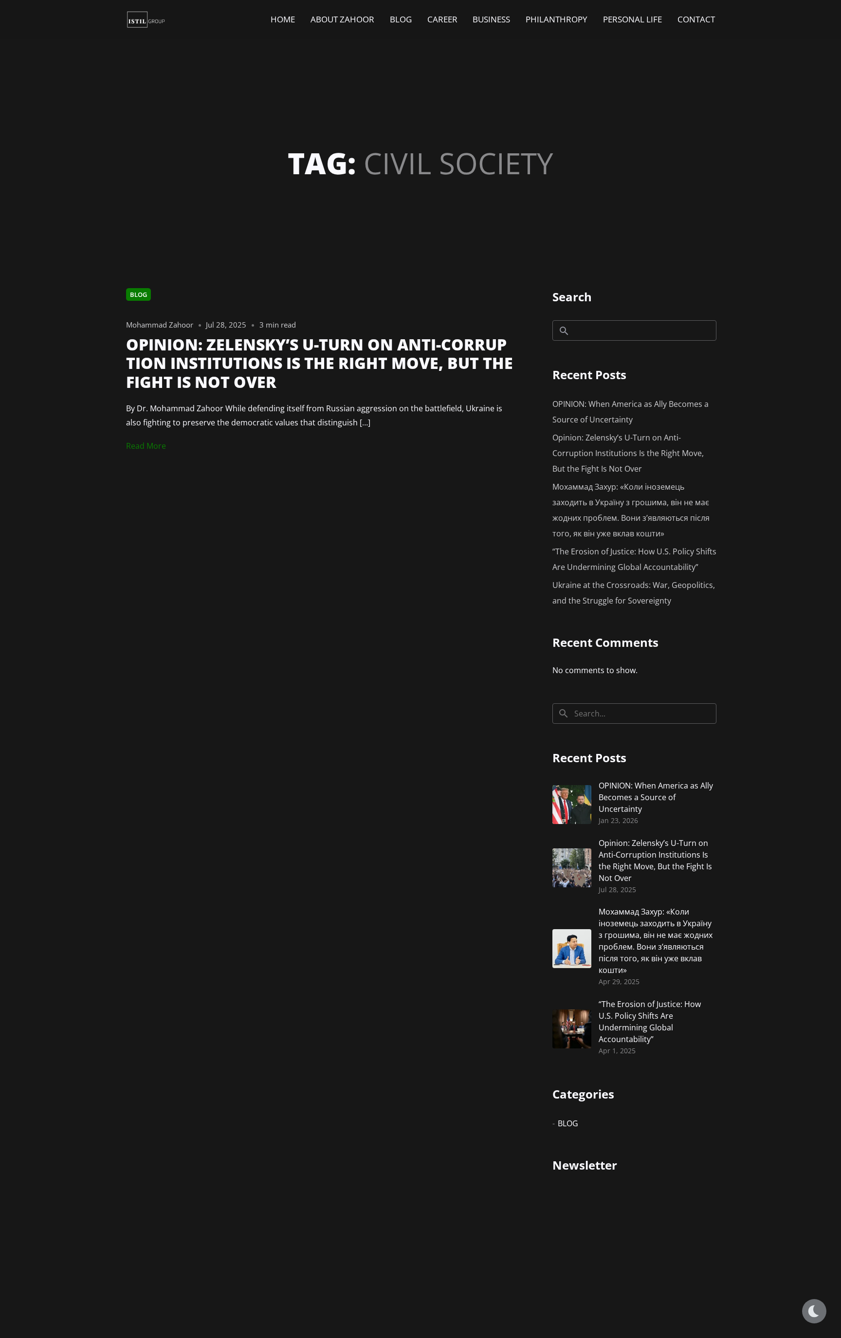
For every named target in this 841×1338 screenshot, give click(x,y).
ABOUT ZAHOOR (342, 19)
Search (572, 297)
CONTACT (696, 19)
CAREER (442, 19)
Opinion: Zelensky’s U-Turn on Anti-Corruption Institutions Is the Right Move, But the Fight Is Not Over (628, 453)
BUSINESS (491, 19)
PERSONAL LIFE (632, 19)
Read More (146, 445)
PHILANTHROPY (556, 19)
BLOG (401, 19)
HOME (283, 19)
